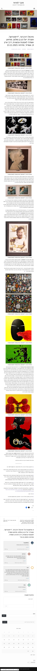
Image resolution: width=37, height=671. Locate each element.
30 (28, 651)
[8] (24, 271)
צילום (16, 49)
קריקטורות (13, 49)
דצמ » (31, 654)
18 (18, 643)
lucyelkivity (26, 542)
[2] (30, 143)
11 (18, 639)
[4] (19, 207)
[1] (9, 114)
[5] (20, 213)
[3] (15, 182)
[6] (29, 219)
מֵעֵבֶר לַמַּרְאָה (18, 3)
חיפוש (34, 613)
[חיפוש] (3, 8)
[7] (4, 265)
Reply (6, 562)
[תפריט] (34, 8)
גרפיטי (19, 49)
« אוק (34, 654)
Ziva (23, 49)
